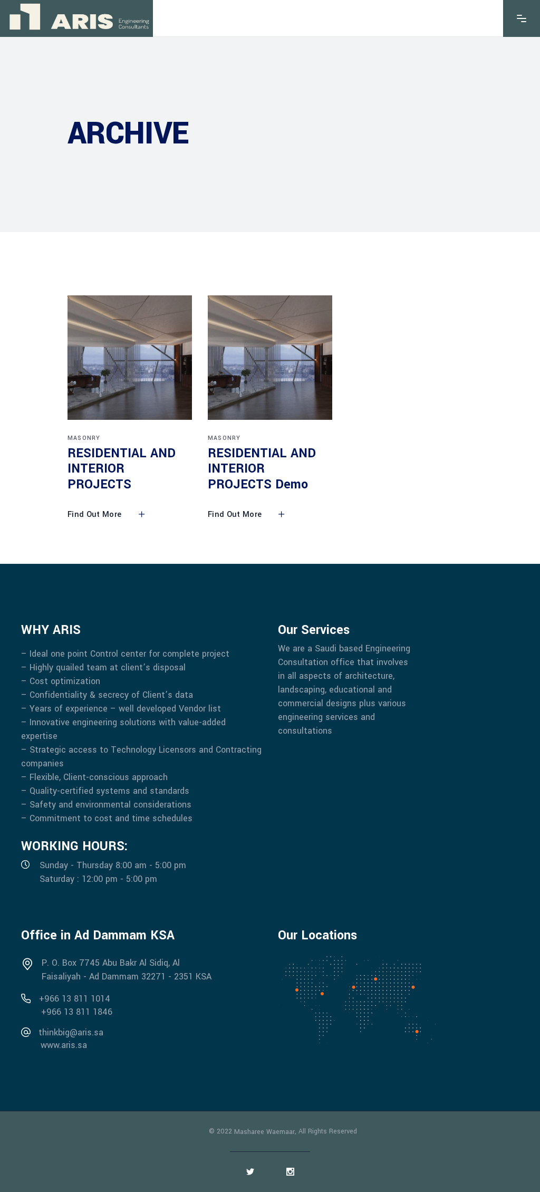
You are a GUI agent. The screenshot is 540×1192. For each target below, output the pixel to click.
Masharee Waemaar (264, 1131)
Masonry (84, 438)
